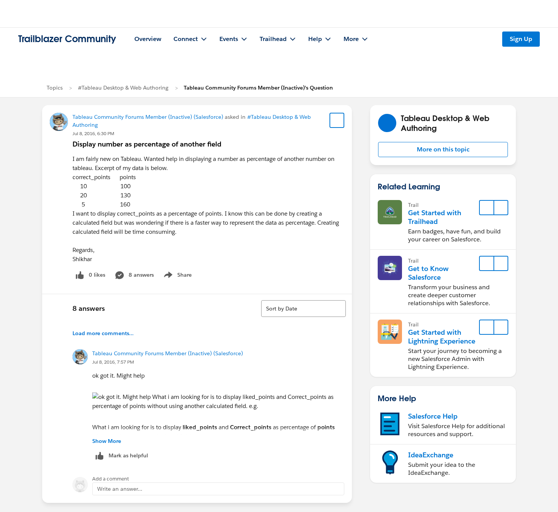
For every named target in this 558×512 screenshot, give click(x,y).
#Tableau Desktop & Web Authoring (123, 87)
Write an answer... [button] (119, 488)
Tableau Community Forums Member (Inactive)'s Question (258, 87)
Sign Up (521, 39)
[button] (443, 149)
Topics (55, 87)
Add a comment (110, 479)
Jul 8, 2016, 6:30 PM (93, 133)
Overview (147, 39)
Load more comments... (103, 333)
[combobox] (303, 308)
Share (176, 276)
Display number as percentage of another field (147, 144)
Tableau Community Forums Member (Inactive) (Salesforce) (148, 116)
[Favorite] (337, 120)
